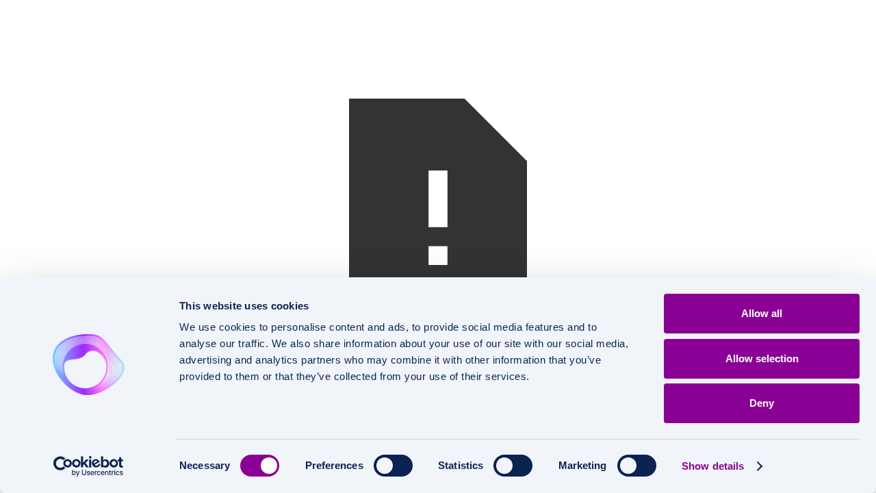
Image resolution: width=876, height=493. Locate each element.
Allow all (761, 313)
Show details (713, 466)
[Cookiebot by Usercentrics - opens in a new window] (89, 466)
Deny (761, 403)
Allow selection (762, 358)
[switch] (393, 466)
